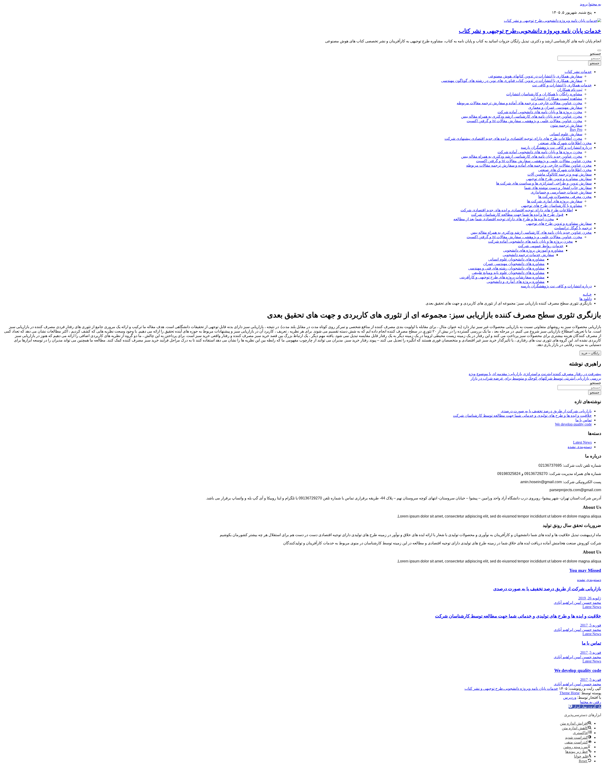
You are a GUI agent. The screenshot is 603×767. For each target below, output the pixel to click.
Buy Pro (576, 130)
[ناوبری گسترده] (599, 50)
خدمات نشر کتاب (578, 72)
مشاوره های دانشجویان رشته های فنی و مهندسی (506, 268)
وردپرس (569, 697)
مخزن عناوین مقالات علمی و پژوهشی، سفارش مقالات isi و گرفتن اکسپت (524, 121)
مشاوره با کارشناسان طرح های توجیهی (551, 206)
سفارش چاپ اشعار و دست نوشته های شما (558, 188)
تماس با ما (583, 420)
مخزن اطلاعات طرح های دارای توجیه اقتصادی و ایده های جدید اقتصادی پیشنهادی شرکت (513, 139)
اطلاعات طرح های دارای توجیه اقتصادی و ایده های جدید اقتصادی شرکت (516, 210)
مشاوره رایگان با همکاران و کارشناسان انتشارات (544, 94)
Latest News (582, 442)
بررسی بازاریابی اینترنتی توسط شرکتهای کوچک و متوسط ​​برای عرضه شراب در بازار (536, 378)
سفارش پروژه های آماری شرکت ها (554, 201)
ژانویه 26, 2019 (589, 598)
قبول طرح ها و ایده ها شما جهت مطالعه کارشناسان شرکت (517, 215)
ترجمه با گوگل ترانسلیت (573, 228)
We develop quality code (573, 424)
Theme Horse (569, 693)
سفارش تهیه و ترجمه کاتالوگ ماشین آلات (559, 174)
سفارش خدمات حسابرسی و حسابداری (561, 192)
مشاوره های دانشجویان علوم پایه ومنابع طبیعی (508, 273)
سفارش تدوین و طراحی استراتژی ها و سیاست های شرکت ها (544, 183)
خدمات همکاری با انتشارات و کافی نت (562, 85)
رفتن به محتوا (590, 702)
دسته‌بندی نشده (580, 447)
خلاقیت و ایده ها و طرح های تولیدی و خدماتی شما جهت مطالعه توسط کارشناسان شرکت (522, 416)
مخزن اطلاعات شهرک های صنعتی (565, 143)
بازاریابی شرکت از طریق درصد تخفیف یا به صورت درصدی (546, 411)
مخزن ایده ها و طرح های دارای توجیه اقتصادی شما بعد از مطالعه (503, 219)
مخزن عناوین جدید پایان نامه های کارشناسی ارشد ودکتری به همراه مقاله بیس (521, 116)
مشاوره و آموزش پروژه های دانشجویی (533, 250)
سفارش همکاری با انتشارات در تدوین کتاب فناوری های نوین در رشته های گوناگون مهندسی (511, 81)
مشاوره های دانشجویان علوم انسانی (516, 259)
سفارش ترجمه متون (566, 125)
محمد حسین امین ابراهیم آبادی (577, 603)
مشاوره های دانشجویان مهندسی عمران (514, 264)
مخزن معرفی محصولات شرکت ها (565, 197)
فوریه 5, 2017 (590, 625)
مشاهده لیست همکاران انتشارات (556, 98)
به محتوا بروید (590, 4)
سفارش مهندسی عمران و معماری (555, 107)
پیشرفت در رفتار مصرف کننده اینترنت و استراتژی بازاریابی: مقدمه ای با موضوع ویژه (535, 374)
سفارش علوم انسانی (566, 134)
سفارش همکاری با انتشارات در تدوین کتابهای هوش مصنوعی (535, 76)
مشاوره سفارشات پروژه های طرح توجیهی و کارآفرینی (502, 277)
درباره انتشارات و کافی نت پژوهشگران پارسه (556, 147)
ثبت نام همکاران (569, 90)
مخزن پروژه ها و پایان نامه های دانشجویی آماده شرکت (539, 112)
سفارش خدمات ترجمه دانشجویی (528, 255)
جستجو (595, 54)
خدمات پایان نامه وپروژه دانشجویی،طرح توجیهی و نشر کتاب (530, 31)
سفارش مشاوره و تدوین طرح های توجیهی (559, 179)
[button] (585, 707)
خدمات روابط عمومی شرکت (540, 246)
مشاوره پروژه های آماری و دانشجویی (516, 282)
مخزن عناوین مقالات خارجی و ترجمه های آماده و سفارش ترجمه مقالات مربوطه (519, 103)
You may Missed (585, 570)
